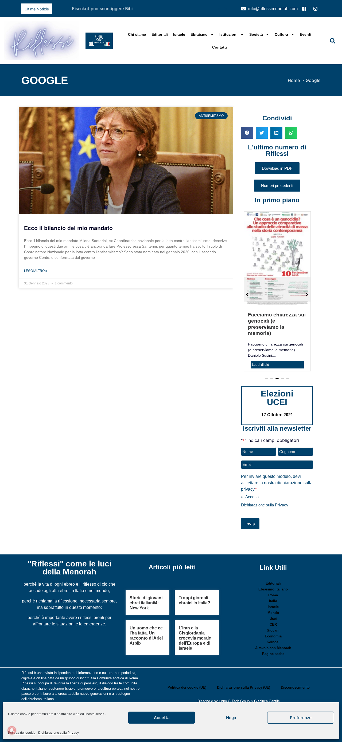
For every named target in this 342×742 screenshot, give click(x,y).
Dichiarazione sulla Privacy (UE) (243, 670)
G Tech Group (239, 684)
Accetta (162, 717)
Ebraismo (199, 34)
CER (273, 607)
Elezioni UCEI (277, 381)
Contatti (219, 47)
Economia (273, 619)
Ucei (273, 602)
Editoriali (159, 34)
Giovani (273, 613)
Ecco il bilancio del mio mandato (68, 228)
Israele (179, 34)
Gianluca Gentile (267, 684)
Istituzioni (228, 34)
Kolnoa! (273, 625)
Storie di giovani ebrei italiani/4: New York (146, 585)
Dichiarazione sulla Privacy (58, 733)
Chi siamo (137, 34)
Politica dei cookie (22, 733)
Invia (250, 506)
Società (256, 34)
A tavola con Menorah (273, 631)
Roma (273, 578)
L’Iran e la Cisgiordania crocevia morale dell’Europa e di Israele (195, 620)
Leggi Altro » (35, 271)
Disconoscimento (295, 670)
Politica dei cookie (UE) (187, 670)
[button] (225, 9)
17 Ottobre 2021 (277, 397)
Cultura (281, 34)
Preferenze (301, 717)
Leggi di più (263, 347)
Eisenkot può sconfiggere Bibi (85, 8)
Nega (231, 717)
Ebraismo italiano (273, 572)
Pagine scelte (273, 637)
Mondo (273, 596)
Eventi (305, 34)
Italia (273, 584)
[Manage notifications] (11, 730)
